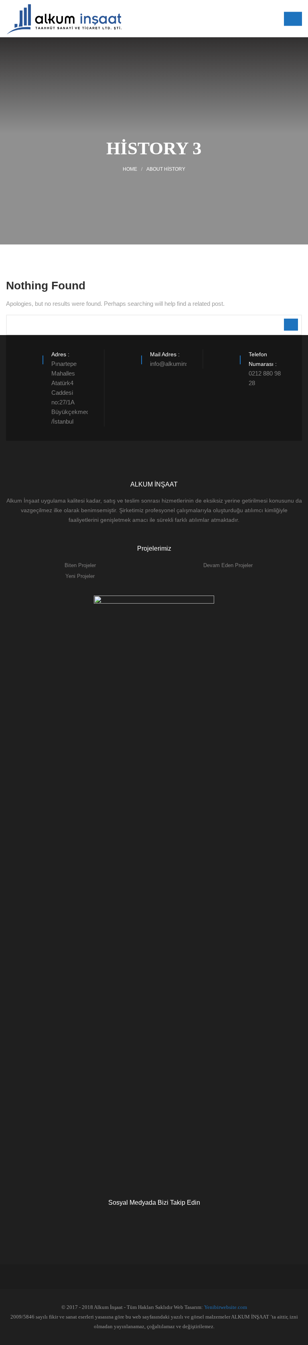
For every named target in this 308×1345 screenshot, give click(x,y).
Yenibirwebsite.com (225, 1307)
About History (165, 169)
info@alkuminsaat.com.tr (182, 363)
